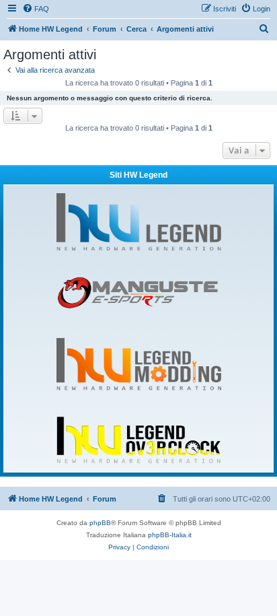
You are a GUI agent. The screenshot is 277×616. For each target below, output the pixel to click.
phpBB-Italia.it (170, 535)
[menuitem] (35, 9)
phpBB (100, 522)
